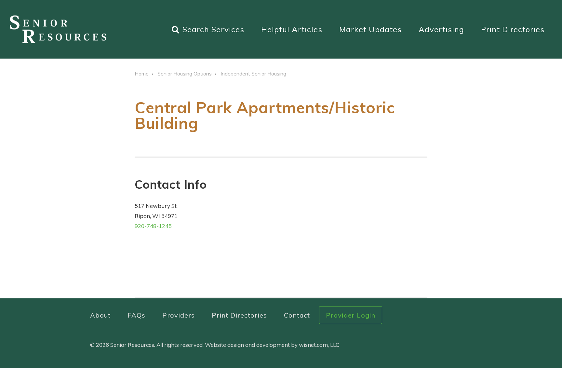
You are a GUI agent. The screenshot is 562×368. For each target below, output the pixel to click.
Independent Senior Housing (253, 73)
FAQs (136, 315)
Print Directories (512, 29)
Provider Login (350, 315)
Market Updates (370, 29)
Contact (297, 315)
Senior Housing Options (184, 73)
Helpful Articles (291, 29)
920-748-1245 (153, 226)
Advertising (441, 29)
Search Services (213, 29)
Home (142, 73)
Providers (178, 315)
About (100, 315)
